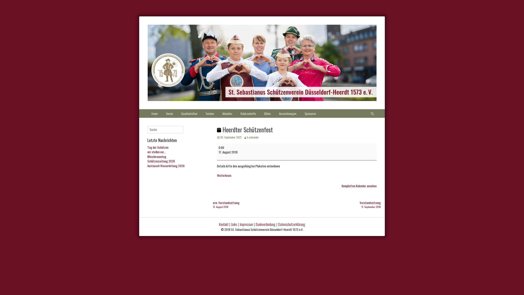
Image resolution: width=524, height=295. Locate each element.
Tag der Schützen (157, 147)
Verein (169, 113)
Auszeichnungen (287, 113)
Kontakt (223, 224)
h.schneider (253, 137)
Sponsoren (310, 113)
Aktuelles (227, 113)
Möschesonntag (156, 156)
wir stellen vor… (156, 152)
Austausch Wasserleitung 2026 (166, 165)
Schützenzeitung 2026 (161, 161)
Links (234, 224)
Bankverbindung (266, 224)
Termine (210, 113)
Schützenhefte (248, 113)
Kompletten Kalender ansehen (359, 186)
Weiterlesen (224, 175)
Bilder (267, 113)
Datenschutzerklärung (291, 224)
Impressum (246, 224)
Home (154, 113)
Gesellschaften (189, 113)
